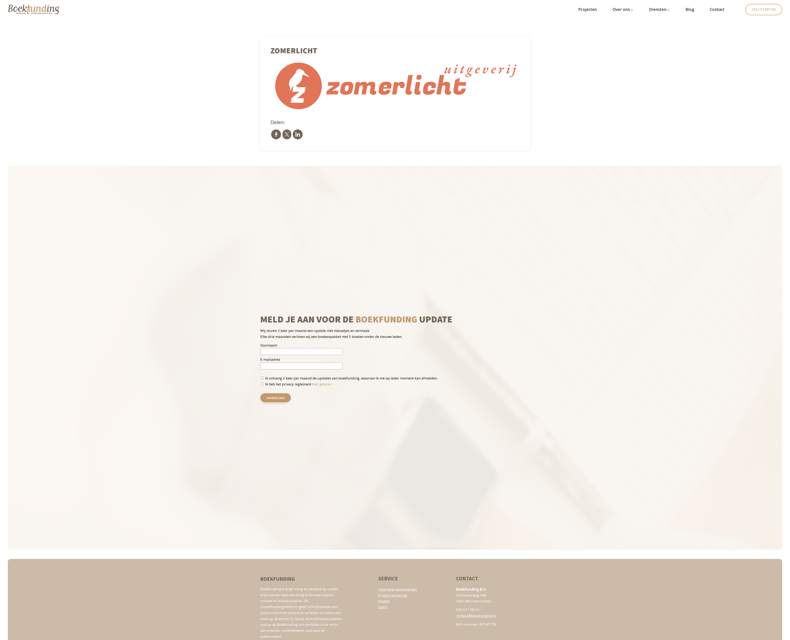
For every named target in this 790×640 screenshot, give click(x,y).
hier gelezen (322, 384)
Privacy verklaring (392, 595)
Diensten (657, 9)
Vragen (384, 601)
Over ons (621, 9)
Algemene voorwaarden (397, 589)
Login (382, 607)
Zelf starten (764, 9)
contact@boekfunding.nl (476, 615)
